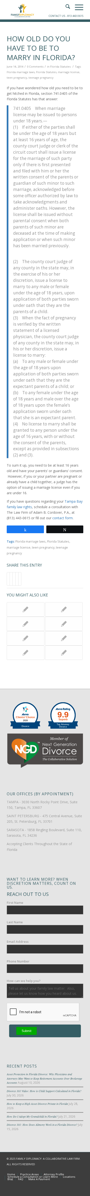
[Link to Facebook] (58, 1169)
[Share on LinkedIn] (17, 578)
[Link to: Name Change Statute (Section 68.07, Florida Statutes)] (64, 652)
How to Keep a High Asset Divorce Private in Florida (37, 1104)
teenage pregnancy (41, 77)
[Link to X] (65, 1169)
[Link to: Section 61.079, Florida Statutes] (64, 638)
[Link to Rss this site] (79, 1169)
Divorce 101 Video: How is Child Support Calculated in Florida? (44, 1091)
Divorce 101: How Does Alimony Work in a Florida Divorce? (42, 1124)
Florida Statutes (60, 66)
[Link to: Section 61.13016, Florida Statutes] (25, 609)
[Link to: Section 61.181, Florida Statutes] (64, 609)
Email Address (18, 941)
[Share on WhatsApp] (14, 578)
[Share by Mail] (19, 578)
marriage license (68, 72)
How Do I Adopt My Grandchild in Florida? (32, 1116)
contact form (62, 518)
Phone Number (18, 961)
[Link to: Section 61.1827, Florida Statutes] (25, 624)
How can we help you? (24, 981)
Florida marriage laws (21, 72)
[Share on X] (11, 578)
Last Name (15, 922)
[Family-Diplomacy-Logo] (37, 9)
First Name (15, 902)
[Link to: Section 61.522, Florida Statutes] (64, 624)
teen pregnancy (17, 77)
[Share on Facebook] (8, 578)
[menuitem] (11, 1174)
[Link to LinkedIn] (72, 1169)
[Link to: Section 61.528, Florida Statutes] (25, 638)
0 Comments (35, 66)
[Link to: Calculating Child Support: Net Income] (25, 652)
